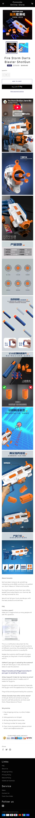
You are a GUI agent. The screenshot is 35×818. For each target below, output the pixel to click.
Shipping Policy (7, 772)
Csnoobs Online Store (17, 3)
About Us (5, 769)
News (4, 790)
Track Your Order (7, 796)
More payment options (17, 91)
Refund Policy (6, 778)
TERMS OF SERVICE (8, 781)
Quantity (4, 70)
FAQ (3, 766)
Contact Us (5, 793)
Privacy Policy (6, 775)
